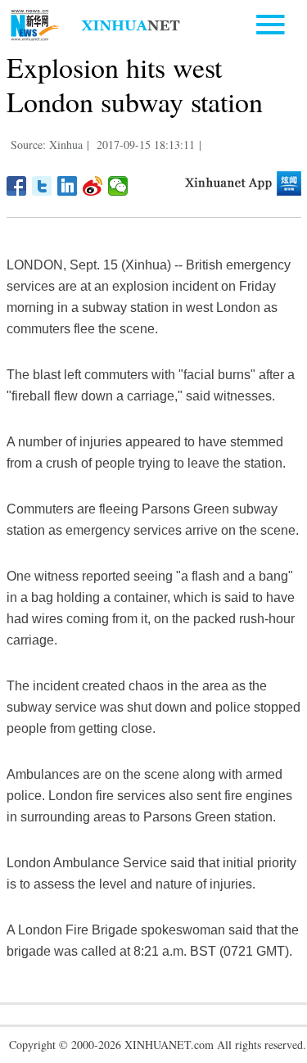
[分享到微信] (118, 186)
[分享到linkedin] (67, 186)
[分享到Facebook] (17, 186)
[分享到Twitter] (42, 186)
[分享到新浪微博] (93, 186)
